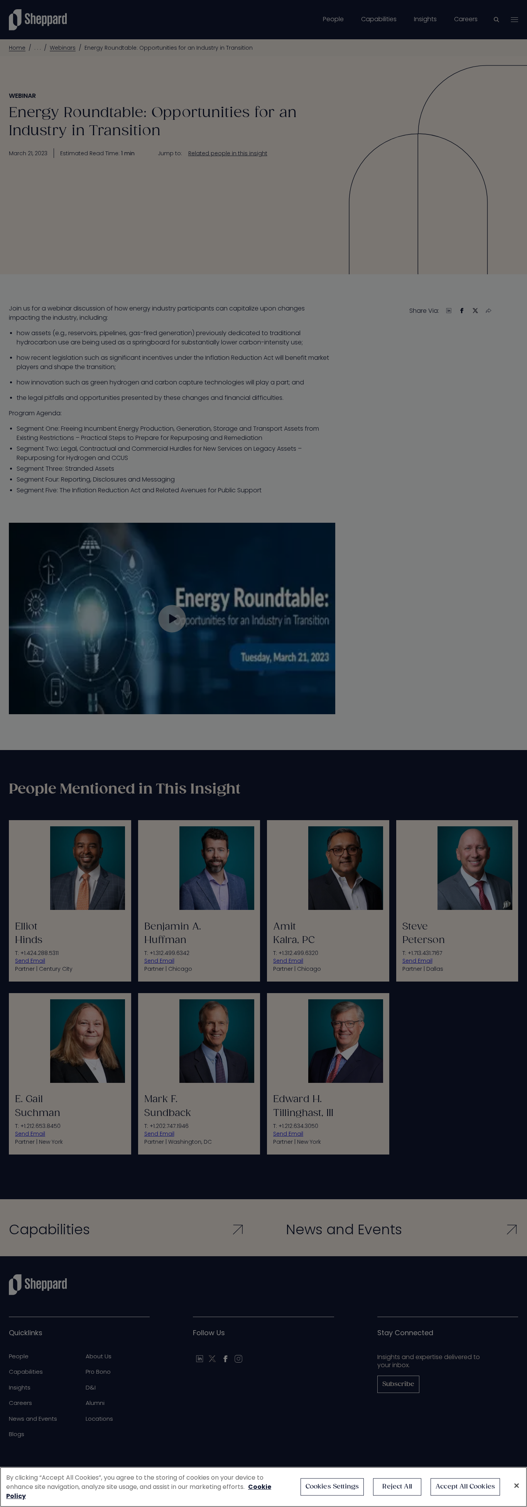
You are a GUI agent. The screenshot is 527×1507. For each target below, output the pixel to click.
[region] (263, 1487)
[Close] (516, 1485)
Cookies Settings (332, 1486)
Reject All (397, 1486)
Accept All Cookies (465, 1486)
